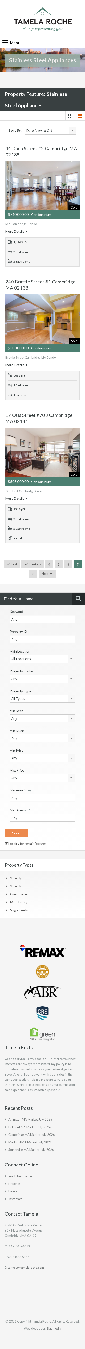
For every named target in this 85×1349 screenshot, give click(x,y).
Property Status (22, 671)
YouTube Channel (20, 1176)
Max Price (17, 770)
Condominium (20, 894)
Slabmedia (54, 1328)
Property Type (20, 691)
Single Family (19, 910)
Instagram (15, 1199)
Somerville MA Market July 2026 (31, 1150)
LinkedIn (14, 1184)
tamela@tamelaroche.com (26, 1267)
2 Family (16, 878)
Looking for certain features (27, 843)
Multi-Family (18, 902)
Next (45, 574)
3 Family (16, 886)
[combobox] (50, 131)
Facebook (15, 1191)
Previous (34, 564)
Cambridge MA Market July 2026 (31, 1134)
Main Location (20, 651)
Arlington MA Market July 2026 (30, 1119)
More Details (15, 231)
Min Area (20, 790)
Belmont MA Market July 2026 (29, 1127)
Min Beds (16, 711)
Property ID (18, 631)
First (13, 564)
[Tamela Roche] (43, 20)
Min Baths (17, 731)
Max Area (21, 810)
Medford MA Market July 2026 (30, 1142)
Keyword (16, 612)
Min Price (16, 750)
